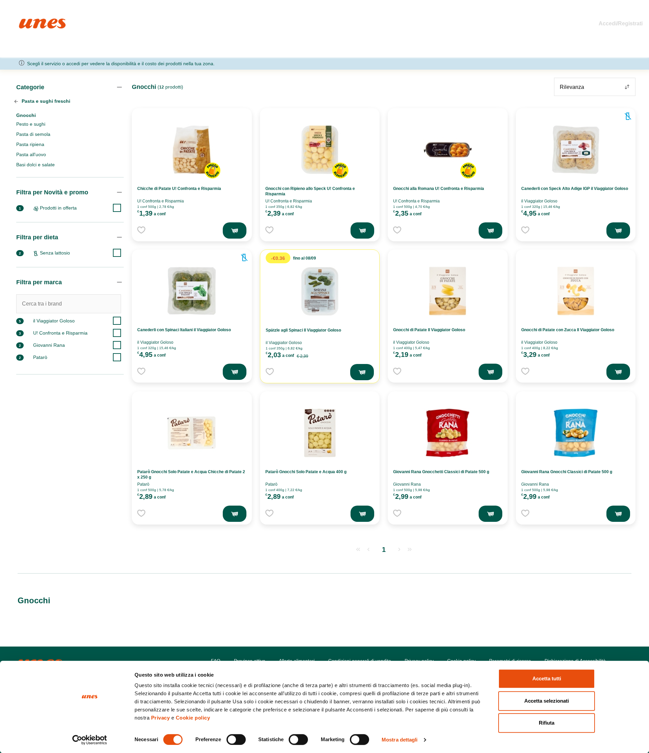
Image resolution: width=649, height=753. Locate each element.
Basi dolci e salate (35, 164)
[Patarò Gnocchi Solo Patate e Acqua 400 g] (319, 433)
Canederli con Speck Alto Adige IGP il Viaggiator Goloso (574, 188)
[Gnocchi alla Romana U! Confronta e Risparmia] (447, 149)
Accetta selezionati (546, 701)
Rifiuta (546, 723)
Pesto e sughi (30, 124)
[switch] (236, 739)
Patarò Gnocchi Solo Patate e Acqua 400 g (305, 471)
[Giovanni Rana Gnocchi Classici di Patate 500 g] (575, 433)
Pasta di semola (33, 134)
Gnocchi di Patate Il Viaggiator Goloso (429, 329)
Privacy (160, 718)
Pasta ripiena (30, 144)
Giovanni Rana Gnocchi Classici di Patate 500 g (566, 471)
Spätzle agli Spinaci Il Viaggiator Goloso (303, 330)
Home (26, 21)
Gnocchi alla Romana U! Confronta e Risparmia (438, 188)
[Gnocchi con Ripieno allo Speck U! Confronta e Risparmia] (319, 149)
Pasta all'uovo (31, 154)
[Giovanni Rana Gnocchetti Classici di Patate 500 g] (447, 433)
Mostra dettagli (400, 740)
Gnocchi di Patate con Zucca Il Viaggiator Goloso (567, 329)
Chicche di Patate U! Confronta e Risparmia (179, 188)
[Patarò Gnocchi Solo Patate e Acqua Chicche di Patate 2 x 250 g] (191, 433)
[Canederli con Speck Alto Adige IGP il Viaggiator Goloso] (575, 149)
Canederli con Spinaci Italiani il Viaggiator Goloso (184, 329)
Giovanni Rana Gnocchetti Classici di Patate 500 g (441, 471)
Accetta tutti (546, 678)
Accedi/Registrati (621, 23)
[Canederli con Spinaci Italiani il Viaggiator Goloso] (191, 291)
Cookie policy (193, 718)
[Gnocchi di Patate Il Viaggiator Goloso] (447, 291)
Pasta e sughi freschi (45, 101)
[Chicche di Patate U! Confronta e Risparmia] (191, 149)
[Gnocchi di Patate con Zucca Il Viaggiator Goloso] (575, 291)
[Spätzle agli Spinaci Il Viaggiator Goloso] (319, 291)
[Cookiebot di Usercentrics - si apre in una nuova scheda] (89, 740)
